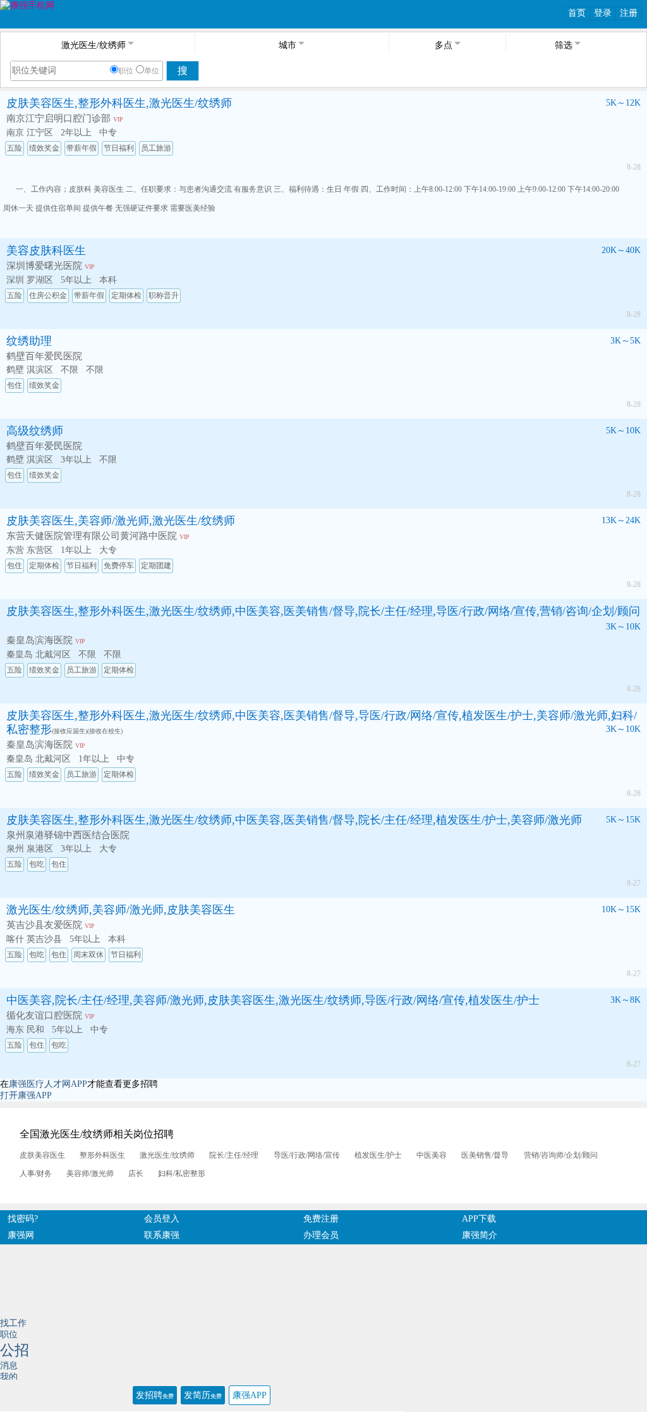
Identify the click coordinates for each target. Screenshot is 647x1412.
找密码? (23, 1218)
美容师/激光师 (90, 1173)
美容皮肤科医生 (46, 250)
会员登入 (161, 1218)
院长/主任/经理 (233, 1155)
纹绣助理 (29, 341)
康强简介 (479, 1235)
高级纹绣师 (34, 430)
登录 (603, 13)
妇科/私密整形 (181, 1173)
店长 (135, 1173)
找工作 (13, 1323)
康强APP (250, 1395)
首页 (577, 13)
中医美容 (431, 1155)
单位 (151, 70)
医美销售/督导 (485, 1155)
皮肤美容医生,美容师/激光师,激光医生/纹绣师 (120, 520)
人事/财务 (36, 1173)
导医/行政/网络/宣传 (307, 1155)
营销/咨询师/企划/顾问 (561, 1155)
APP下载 (479, 1218)
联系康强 (161, 1235)
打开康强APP (26, 1095)
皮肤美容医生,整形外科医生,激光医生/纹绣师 (119, 103)
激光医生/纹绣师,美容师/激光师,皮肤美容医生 (120, 909)
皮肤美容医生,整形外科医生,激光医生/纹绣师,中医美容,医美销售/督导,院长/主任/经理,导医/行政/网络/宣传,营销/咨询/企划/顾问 (323, 611)
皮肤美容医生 (42, 1155)
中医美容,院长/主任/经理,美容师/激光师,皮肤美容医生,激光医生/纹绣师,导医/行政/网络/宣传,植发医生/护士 (273, 1000)
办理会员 (321, 1235)
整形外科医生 (102, 1155)
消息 (9, 1365)
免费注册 (321, 1218)
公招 (14, 1350)
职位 (125, 70)
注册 (629, 13)
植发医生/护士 (378, 1155)
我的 (9, 1377)
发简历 (203, 1395)
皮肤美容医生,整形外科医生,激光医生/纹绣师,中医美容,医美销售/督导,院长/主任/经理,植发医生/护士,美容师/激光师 (294, 820)
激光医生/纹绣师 (167, 1155)
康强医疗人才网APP (48, 1084)
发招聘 (155, 1395)
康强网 (21, 1235)
